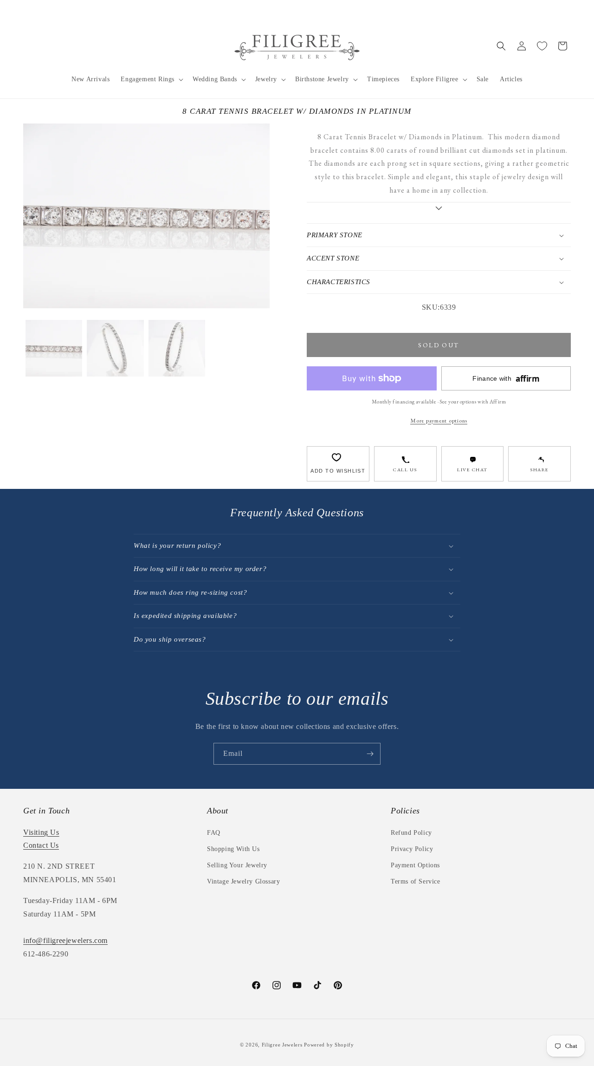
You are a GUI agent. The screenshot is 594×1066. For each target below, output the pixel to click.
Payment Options (415, 865)
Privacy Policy (412, 848)
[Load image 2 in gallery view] (115, 348)
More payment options (438, 420)
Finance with (505, 378)
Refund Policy (411, 832)
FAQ (213, 832)
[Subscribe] (370, 754)
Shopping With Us (233, 848)
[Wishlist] (542, 46)
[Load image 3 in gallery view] (176, 348)
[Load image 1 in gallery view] (54, 348)
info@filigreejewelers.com (65, 940)
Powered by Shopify (329, 1044)
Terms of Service (415, 881)
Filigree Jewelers (282, 1044)
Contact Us (41, 845)
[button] (151, 79)
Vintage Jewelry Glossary (243, 881)
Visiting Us (41, 832)
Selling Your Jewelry (237, 865)
